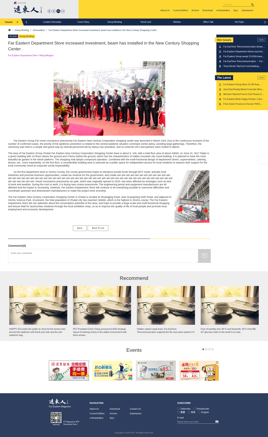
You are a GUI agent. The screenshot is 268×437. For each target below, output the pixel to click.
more (261, 40)
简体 (193, 412)
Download (115, 409)
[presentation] (26, 21)
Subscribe (185, 409)
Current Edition (97, 413)
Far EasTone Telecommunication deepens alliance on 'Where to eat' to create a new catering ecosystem (244, 46)
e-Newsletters (96, 418)
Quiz (112, 418)
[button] (203, 349)
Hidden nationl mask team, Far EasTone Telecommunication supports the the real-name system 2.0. (166, 330)
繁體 (182, 412)
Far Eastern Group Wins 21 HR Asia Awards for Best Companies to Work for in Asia (244, 84)
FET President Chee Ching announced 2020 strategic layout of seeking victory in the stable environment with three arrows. (100, 332)
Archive (113, 413)
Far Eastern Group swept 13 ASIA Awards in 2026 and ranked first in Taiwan (244, 56)
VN (63, 11)
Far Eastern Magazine (60, 406)
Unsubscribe (203, 409)
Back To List (98, 228)
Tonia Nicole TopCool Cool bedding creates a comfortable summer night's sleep (241, 66)
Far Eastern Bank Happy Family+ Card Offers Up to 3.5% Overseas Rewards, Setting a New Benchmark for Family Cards (242, 99)
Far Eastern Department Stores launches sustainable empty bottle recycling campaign (243, 51)
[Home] (9, 30)
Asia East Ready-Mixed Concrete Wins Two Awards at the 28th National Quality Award (243, 89)
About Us (94, 409)
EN (58, 11)
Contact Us (135, 409)
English (205, 412)
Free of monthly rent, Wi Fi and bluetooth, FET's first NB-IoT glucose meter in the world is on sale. (228, 330)
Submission (136, 413)
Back (79, 228)
